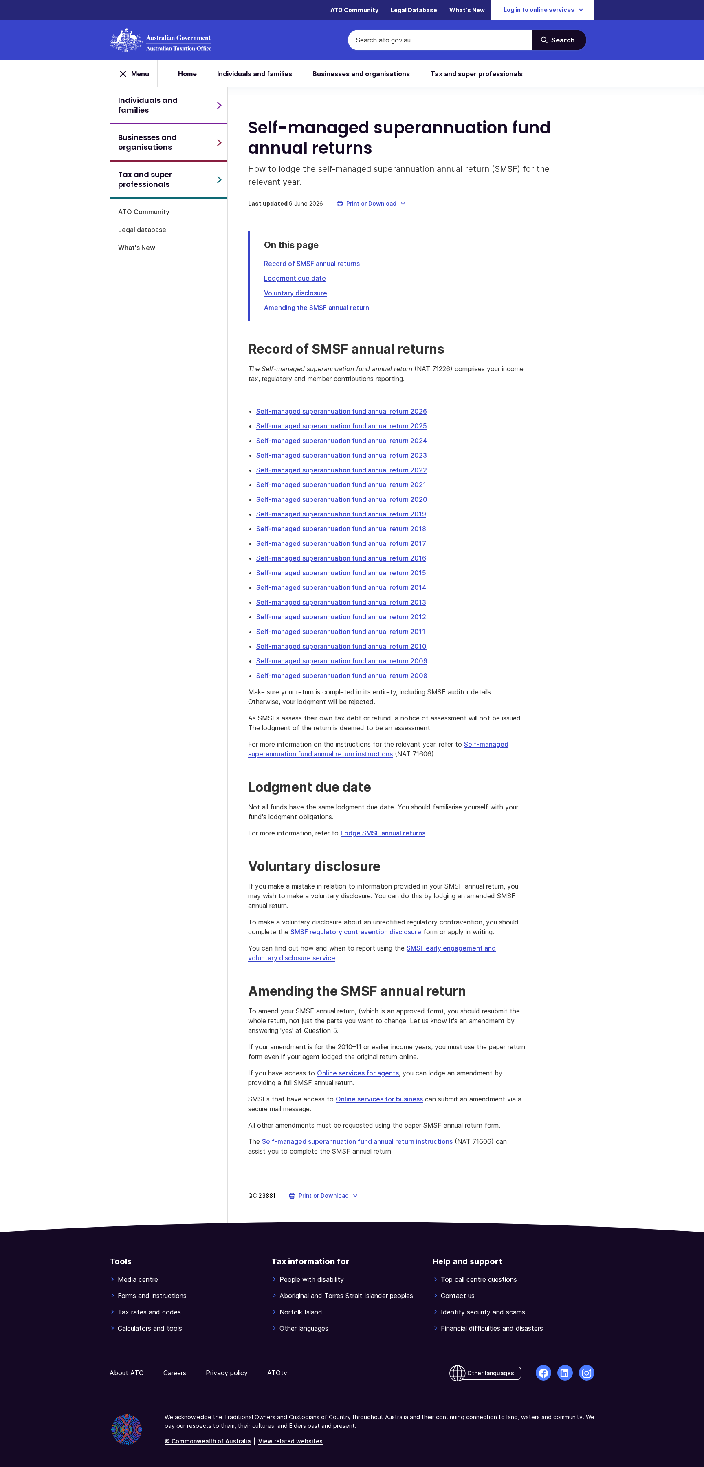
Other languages (303, 1328)
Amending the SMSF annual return (316, 308)
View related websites (290, 1441)
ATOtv (277, 1373)
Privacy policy (227, 1373)
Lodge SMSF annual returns (383, 833)
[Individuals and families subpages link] (219, 105)
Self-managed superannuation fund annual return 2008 (341, 675)
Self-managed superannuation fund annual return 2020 (341, 499)
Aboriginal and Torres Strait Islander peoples (346, 1296)
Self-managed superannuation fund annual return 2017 (341, 543)
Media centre (138, 1279)
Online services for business (379, 1099)
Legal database (142, 230)
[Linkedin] (565, 1373)
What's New (467, 10)
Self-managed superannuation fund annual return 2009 (341, 661)
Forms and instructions (152, 1296)
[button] (371, 204)
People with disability (311, 1279)
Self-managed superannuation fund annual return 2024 (341, 441)
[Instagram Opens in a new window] (586, 1373)
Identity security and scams (483, 1312)
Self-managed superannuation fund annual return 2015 (341, 573)
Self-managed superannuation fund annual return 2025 (341, 426)
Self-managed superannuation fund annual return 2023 (341, 455)
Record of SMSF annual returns (312, 263)
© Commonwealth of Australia (208, 1441)
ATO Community (354, 10)
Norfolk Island (300, 1312)
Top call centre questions (479, 1279)
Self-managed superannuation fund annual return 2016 (341, 558)
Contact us (458, 1296)
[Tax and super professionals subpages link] (219, 179)
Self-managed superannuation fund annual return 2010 (341, 646)
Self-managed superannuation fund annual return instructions (357, 1141)
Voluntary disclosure (295, 293)
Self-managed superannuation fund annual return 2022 (341, 470)
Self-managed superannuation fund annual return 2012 (341, 617)
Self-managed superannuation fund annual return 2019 (341, 514)
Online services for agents (358, 1073)
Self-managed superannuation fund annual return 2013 (341, 602)
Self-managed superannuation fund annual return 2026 (341, 411)
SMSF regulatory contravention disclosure (355, 932)
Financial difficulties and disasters (492, 1328)
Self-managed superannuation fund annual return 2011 (340, 631)
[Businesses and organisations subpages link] (219, 142)
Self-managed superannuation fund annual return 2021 (341, 485)
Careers (174, 1373)
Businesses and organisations (361, 74)
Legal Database (414, 10)
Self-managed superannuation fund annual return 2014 (341, 587)
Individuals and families (254, 74)
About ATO (127, 1373)
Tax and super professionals (476, 74)
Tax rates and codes (149, 1312)
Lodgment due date (295, 278)
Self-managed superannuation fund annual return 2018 (341, 529)
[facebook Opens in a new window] (543, 1373)
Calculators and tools (150, 1328)
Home (187, 74)
